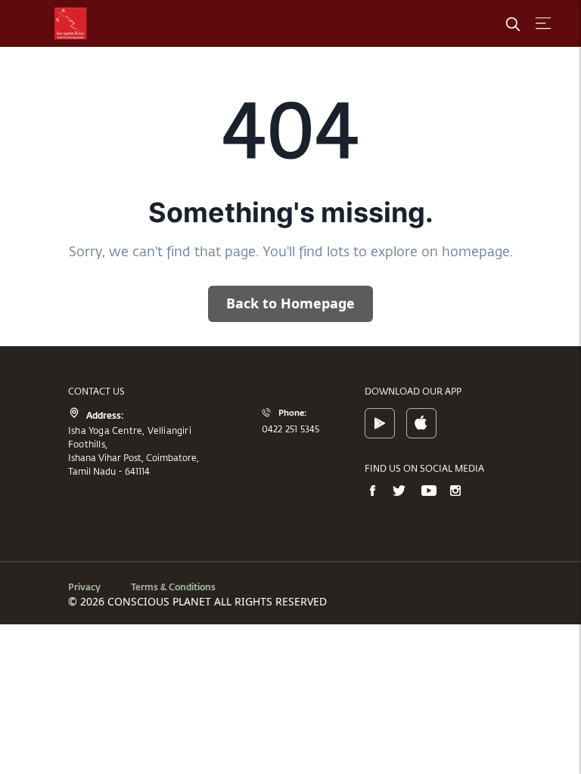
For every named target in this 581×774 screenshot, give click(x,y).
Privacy (84, 586)
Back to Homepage (290, 303)
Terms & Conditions (173, 586)
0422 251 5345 (291, 429)
